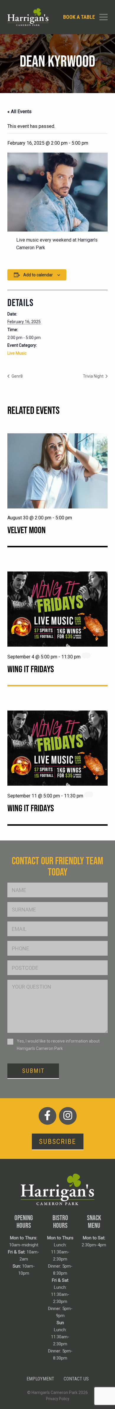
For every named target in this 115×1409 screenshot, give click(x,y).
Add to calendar (38, 274)
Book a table (79, 17)
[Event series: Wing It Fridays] (86, 655)
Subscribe (57, 1141)
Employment (40, 1379)
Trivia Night (93, 376)
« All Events (19, 111)
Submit (33, 1070)
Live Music (17, 353)
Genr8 (17, 376)
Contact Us (76, 1379)
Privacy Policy (57, 1398)
